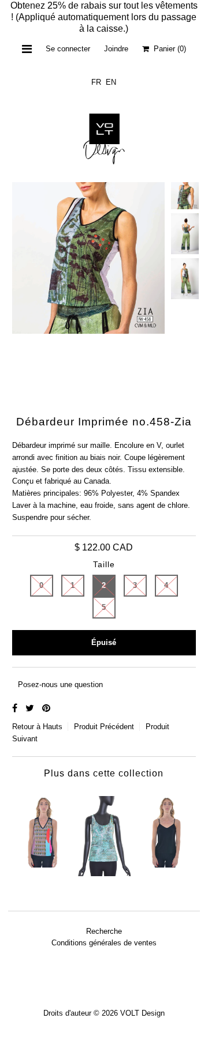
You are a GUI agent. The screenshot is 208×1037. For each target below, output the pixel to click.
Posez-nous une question (60, 684)
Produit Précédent (104, 726)
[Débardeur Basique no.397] (165, 828)
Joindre (116, 48)
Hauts (52, 726)
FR (96, 82)
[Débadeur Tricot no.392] (43, 828)
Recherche (104, 931)
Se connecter (68, 48)
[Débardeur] (103, 833)
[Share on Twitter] (30, 708)
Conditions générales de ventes (104, 942)
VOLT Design (142, 1013)
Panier (167, 48)
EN (111, 82)
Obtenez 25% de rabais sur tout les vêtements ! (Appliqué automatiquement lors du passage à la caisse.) (104, 17)
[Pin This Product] (46, 708)
